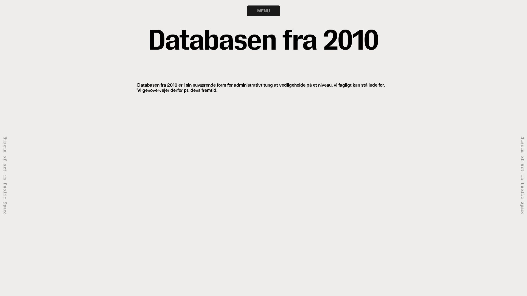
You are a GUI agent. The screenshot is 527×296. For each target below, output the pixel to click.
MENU (263, 10)
